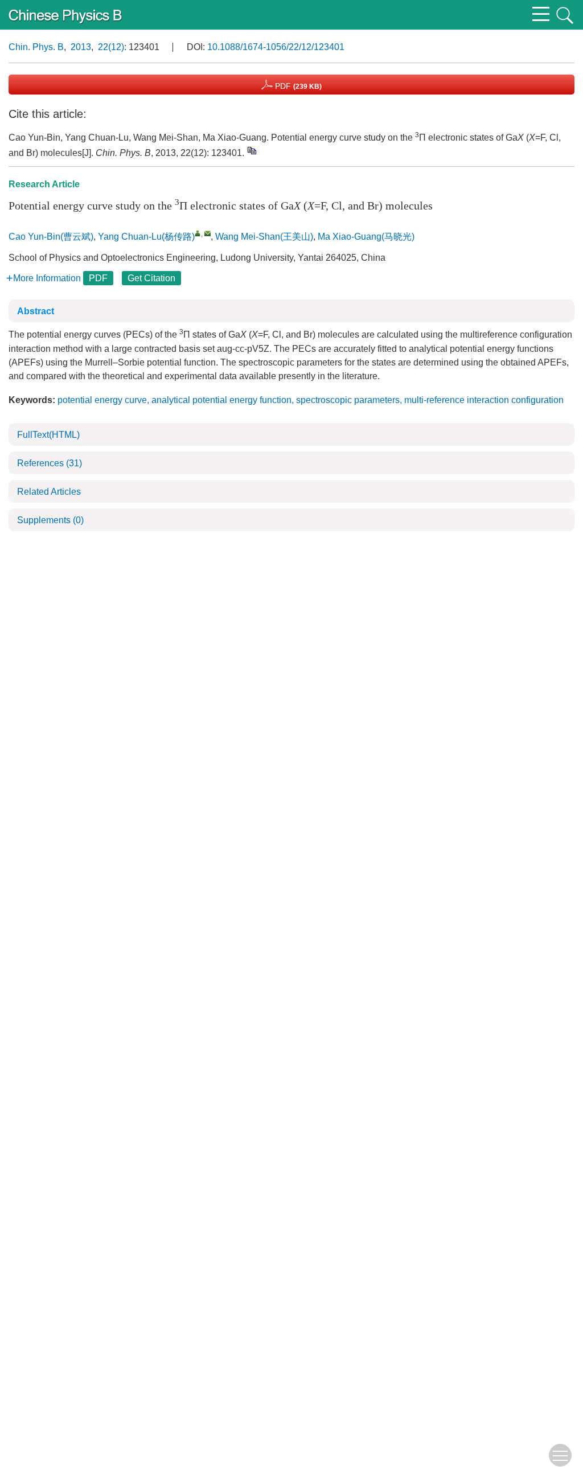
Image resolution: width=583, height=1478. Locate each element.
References (49, 463)
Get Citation (151, 278)
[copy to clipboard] (251, 150)
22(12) (111, 47)
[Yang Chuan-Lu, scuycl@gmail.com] (198, 233)
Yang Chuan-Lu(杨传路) (146, 236)
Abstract (35, 311)
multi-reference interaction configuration (484, 400)
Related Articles (49, 491)
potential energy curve (102, 400)
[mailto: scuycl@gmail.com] (207, 233)
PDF (297, 86)
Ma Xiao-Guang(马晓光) (366, 236)
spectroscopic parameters (348, 400)
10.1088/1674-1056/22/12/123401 (275, 47)
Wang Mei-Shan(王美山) (264, 236)
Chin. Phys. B (36, 47)
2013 (81, 47)
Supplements (50, 520)
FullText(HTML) (48, 435)
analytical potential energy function (221, 400)
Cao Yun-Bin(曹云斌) (51, 236)
